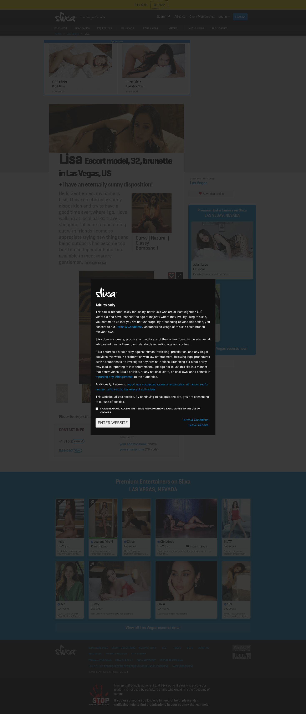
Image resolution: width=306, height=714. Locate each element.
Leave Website (198, 425)
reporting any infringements (114, 376)
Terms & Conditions (129, 326)
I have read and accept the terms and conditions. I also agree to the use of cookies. (150, 410)
